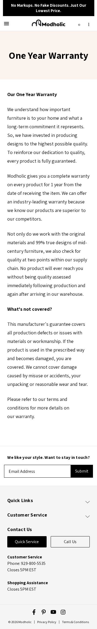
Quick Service (27, 541)
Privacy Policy (46, 622)
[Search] (79, 23)
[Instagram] (63, 612)
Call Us (70, 541)
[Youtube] (53, 612)
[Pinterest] (43, 612)
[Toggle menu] (7, 23)
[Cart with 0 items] (88, 23)
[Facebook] (34, 612)
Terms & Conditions (75, 622)
